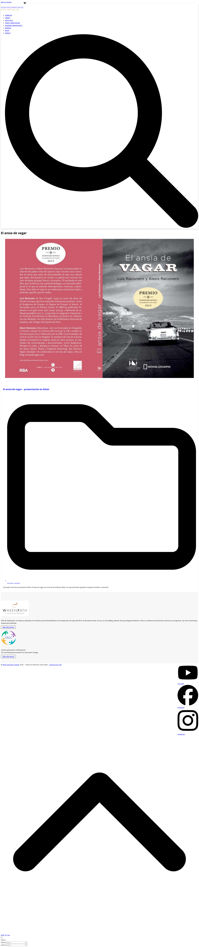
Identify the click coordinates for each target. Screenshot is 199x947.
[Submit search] (26, 942)
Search (3, 942)
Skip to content (6, 2)
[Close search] (1, 938)
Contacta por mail (55, 665)
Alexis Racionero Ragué (12, 7)
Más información (8, 627)
